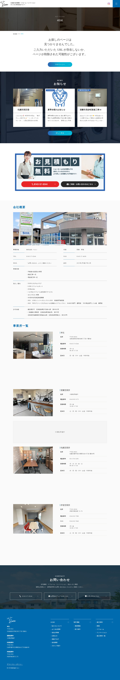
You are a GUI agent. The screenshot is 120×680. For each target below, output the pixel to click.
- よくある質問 (55, 629)
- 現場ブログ (55, 639)
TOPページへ (60, 64)
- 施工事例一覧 (100, 636)
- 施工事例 (99, 622)
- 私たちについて (56, 626)
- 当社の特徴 (55, 632)
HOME (53, 622)
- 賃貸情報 (77, 626)
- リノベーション (101, 632)
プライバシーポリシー (15, 664)
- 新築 (98, 626)
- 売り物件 (77, 629)
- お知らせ (54, 636)
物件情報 (77, 622)
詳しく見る (60, 133)
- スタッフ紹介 (55, 646)
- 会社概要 (54, 642)
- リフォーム (100, 629)
